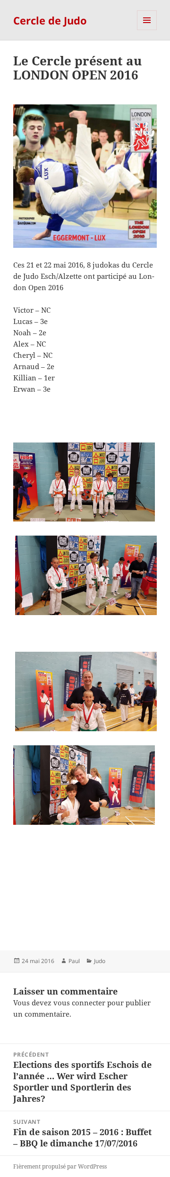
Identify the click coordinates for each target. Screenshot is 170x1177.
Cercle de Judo (50, 20)
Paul (74, 961)
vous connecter (79, 1002)
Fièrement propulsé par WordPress (60, 1166)
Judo (99, 961)
